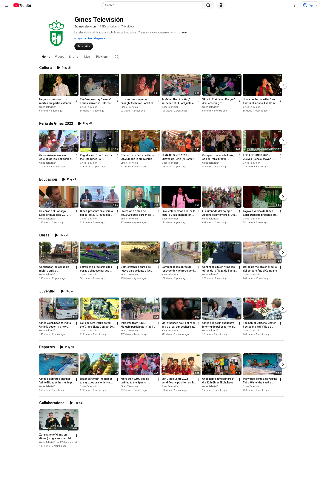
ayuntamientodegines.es (92, 38)
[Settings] (295, 5)
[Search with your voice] (221, 5)
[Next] (283, 85)
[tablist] (161, 56)
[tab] (45, 56)
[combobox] (153, 5)
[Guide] (6, 5)
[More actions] (76, 100)
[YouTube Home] (21, 5)
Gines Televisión (47, 107)
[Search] (208, 5)
